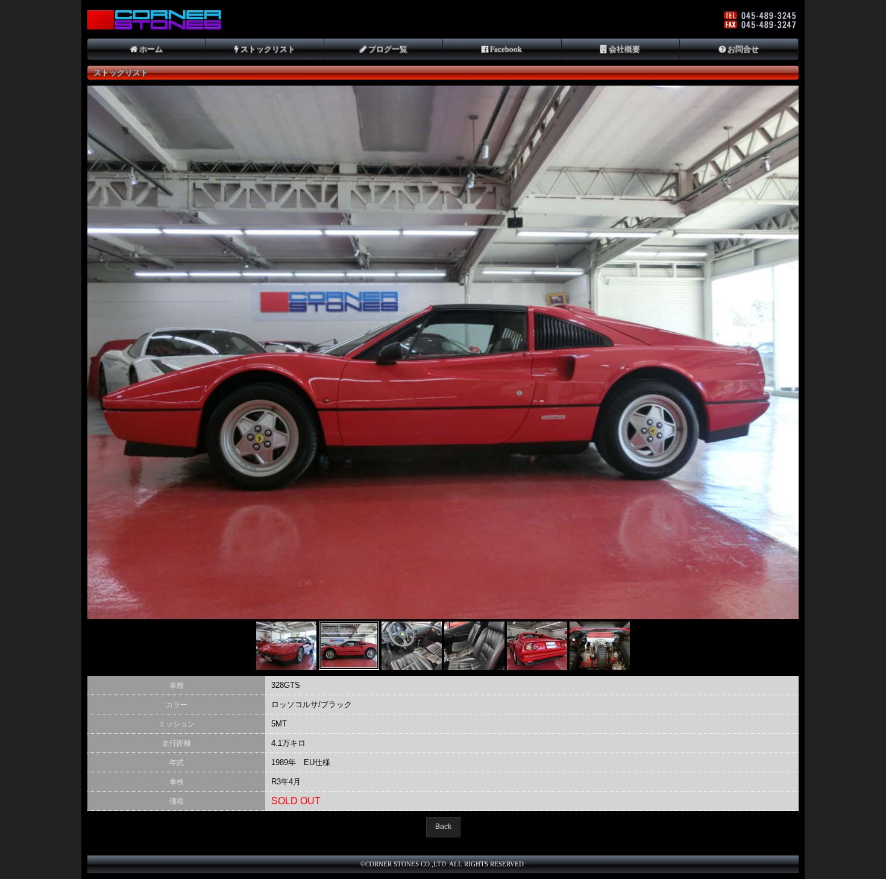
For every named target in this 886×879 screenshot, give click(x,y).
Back (443, 826)
